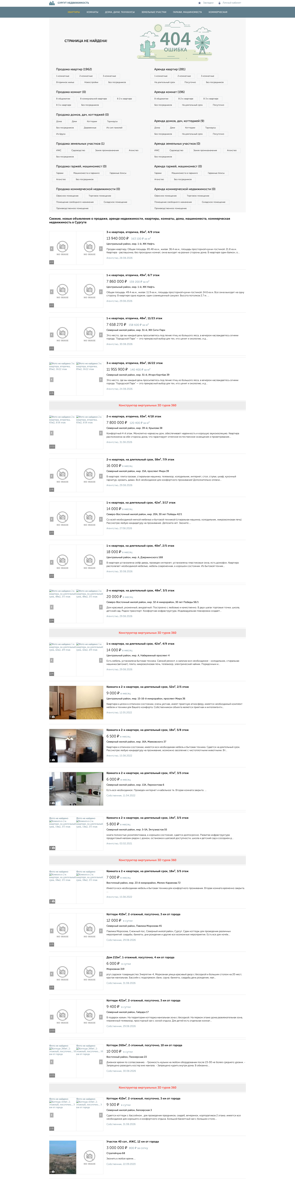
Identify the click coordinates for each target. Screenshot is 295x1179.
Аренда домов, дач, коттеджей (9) (179, 121)
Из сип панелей (114, 128)
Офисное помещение (67, 196)
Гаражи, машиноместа (187, 12)
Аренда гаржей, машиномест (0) (178, 166)
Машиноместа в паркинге (86, 173)
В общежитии (63, 99)
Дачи (74, 121)
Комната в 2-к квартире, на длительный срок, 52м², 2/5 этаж (147, 687)
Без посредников (117, 82)
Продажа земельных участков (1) (80, 143)
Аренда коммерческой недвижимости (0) (184, 189)
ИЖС (58, 150)
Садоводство (78, 150)
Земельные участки (154, 12)
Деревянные (90, 128)
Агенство (133, 150)
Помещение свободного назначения (75, 202)
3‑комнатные (109, 76)
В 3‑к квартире (63, 105)
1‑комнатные (62, 76)
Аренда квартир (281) (169, 69)
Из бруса (60, 134)
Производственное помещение (72, 208)
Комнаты (92, 12)
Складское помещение (115, 202)
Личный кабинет (232, 3)
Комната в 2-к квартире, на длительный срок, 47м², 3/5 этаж (147, 773)
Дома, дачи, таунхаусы (120, 12)
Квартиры (74, 12)
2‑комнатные (86, 76)
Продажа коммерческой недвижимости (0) (88, 189)
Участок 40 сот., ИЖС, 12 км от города (132, 1141)
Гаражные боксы (118, 173)
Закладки (208, 3)
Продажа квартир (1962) (74, 69)
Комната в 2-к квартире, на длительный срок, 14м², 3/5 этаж (147, 818)
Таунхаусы (112, 121)
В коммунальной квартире (93, 99)
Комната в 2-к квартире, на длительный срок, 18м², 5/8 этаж (147, 730)
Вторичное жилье (65, 82)
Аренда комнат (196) (169, 92)
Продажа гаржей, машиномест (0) (81, 166)
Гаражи (59, 173)
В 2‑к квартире (124, 99)
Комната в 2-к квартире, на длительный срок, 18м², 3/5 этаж (147, 871)
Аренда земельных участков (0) (177, 143)
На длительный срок (164, 82)
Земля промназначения (107, 150)
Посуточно (190, 82)
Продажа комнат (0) (71, 92)
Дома (59, 121)
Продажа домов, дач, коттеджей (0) (82, 114)
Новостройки (91, 82)
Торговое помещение (100, 196)
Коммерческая (218, 12)
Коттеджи (92, 121)
